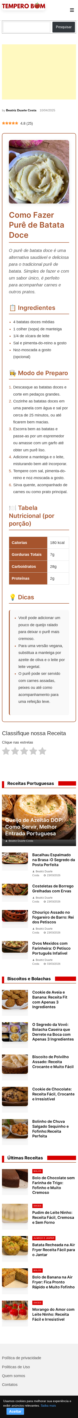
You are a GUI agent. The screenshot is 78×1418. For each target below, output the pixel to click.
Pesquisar (64, 27)
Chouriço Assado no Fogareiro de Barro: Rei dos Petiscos (53, 917)
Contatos (10, 1384)
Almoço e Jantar (44, 1238)
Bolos (37, 1171)
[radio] (6, 752)
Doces (37, 1206)
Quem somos (13, 1376)
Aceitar (15, 1411)
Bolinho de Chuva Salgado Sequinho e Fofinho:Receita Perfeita (50, 1128)
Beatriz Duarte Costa (21, 110)
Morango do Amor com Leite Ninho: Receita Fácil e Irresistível (53, 1314)
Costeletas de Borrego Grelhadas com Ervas (53, 888)
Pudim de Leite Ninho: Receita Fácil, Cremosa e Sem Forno (53, 1217)
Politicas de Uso (16, 1367)
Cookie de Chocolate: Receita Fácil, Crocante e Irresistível (53, 1094)
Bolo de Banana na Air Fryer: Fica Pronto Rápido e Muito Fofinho (53, 1282)
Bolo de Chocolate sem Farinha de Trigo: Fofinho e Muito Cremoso (53, 1185)
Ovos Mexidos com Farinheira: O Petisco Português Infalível (51, 948)
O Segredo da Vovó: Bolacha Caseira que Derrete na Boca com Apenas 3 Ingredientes (53, 1032)
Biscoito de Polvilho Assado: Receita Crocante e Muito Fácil (53, 1062)
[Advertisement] (39, 71)
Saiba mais (48, 1405)
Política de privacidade (21, 1358)
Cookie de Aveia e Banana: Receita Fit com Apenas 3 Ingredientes (49, 999)
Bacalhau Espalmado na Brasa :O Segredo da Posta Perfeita (53, 860)
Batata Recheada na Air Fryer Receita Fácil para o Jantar (53, 1249)
